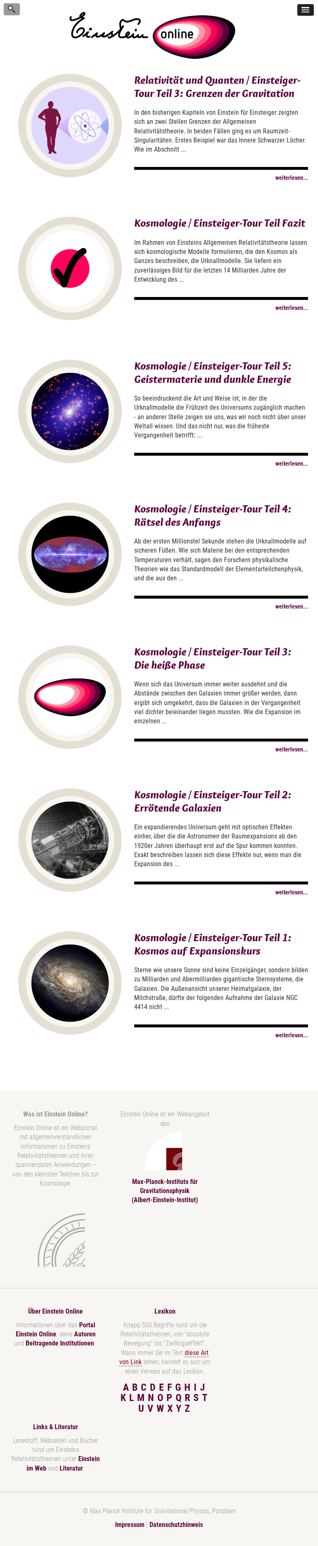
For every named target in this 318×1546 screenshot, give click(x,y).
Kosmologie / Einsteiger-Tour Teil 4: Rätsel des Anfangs (213, 515)
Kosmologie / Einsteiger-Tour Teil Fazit (219, 222)
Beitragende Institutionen (61, 1343)
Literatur (71, 1468)
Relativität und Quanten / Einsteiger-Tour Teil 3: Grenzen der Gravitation (217, 86)
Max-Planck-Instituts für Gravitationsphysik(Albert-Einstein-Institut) (165, 1191)
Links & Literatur (55, 1427)
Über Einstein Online (55, 1311)
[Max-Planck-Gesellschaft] (54, 1240)
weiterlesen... (291, 177)
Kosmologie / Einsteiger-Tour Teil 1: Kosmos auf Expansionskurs (213, 944)
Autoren (85, 1334)
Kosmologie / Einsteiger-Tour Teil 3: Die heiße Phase (213, 658)
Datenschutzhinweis (176, 1525)
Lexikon (165, 1311)
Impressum (130, 1525)
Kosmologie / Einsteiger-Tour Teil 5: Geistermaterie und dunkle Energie (213, 372)
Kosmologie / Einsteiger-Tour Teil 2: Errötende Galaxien (213, 801)
